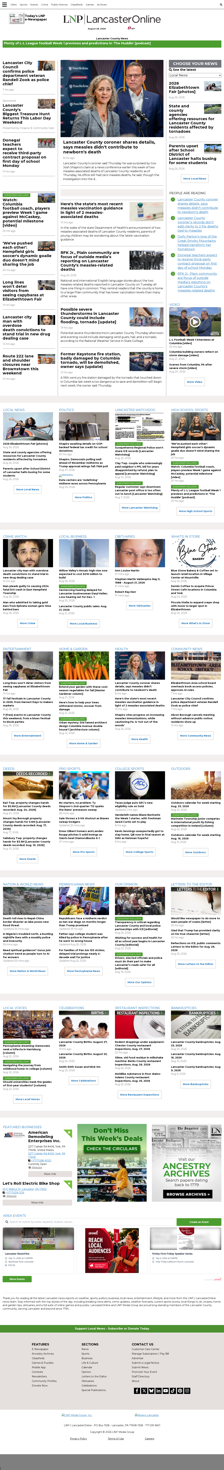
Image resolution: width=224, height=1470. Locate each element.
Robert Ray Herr (125, 591)
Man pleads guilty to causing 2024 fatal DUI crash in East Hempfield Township (26, 590)
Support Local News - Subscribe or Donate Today (112, 1328)
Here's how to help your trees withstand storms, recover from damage (80, 706)
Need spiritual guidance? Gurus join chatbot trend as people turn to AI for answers (27, 954)
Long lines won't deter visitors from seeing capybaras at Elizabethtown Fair (23, 291)
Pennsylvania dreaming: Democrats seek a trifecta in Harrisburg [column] (26, 1049)
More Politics (83, 497)
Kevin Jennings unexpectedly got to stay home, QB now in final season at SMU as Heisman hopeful (139, 835)
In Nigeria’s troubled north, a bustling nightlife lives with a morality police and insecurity (28, 937)
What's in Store (185, 537)
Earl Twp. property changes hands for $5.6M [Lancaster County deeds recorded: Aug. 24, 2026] (27, 806)
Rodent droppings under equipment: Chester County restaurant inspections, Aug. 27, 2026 (139, 1045)
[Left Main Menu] (4, 4)
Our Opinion (126, 884)
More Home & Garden (83, 743)
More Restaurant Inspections (139, 1094)
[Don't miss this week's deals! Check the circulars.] (112, 1163)
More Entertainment (27, 735)
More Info (50, 1174)
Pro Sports (69, 769)
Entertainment (17, 649)
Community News (186, 649)
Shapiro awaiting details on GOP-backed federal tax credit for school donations (83, 447)
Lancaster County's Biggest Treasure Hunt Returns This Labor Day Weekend (27, 114)
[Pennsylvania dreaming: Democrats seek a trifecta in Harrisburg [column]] (28, 1024)
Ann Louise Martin (127, 570)
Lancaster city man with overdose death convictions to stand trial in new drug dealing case (26, 328)
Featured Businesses (22, 1127)
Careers (149, 1438)
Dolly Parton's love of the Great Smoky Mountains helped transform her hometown (197, 243)
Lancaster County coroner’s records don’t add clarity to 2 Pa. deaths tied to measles (198, 224)
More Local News (194, 178)
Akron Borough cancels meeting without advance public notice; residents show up (193, 718)
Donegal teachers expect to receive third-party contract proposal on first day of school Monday (24, 153)
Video (174, 305)
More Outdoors (195, 852)
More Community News (195, 735)
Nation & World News (23, 884)
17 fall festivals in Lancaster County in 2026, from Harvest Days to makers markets (28, 702)
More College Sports (139, 852)
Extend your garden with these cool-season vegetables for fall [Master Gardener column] (83, 690)
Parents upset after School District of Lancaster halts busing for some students (26, 472)
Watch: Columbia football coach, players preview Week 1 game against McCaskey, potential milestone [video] (26, 213)
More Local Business (83, 623)
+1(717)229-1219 (14, 1192)
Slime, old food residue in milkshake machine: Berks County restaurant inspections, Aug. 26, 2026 (139, 1061)
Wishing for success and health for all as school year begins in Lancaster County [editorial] (140, 941)
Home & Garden (73, 649)
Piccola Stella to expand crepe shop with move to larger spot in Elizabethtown (195, 606)
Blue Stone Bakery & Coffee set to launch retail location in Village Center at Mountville (194, 574)
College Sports (129, 769)
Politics (66, 410)
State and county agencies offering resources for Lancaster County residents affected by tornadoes (191, 119)
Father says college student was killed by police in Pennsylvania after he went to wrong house (83, 937)
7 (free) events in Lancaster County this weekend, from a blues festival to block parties (27, 718)
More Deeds (27, 859)
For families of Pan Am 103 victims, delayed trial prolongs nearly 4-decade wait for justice (82, 954)
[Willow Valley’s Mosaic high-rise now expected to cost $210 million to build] (84, 553)
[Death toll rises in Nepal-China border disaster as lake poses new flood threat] (28, 901)
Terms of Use (116, 1438)
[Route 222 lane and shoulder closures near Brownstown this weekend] (46, 359)
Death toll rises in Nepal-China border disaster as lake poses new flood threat (26, 922)
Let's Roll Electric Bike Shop (31, 1183)
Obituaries (125, 537)
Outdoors (180, 769)
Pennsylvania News (77, 884)
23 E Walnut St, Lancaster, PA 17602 (25, 1189)
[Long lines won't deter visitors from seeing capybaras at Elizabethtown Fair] (46, 285)
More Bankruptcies (195, 1084)
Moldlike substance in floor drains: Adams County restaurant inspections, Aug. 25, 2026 (138, 1077)
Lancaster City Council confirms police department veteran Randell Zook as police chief (26, 73)
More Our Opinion (140, 982)
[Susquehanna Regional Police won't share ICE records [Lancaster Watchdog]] (140, 426)
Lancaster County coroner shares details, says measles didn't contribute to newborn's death (109, 147)
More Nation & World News (28, 971)
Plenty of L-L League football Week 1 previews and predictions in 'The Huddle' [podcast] (77, 43)
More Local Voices (28, 1099)
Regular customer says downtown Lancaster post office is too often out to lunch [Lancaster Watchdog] (138, 490)
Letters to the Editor (191, 884)
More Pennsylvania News (83, 971)
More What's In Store (195, 623)
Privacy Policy (78, 1438)
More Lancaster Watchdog (140, 507)
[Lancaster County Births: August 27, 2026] (84, 1024)
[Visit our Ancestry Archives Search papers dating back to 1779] (186, 1163)
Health (121, 649)
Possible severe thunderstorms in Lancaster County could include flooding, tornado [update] (90, 316)
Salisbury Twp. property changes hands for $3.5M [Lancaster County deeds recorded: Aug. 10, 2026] (26, 842)
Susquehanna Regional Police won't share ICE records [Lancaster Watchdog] (139, 451)
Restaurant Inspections (137, 1008)
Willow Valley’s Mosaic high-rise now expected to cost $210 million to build (83, 574)
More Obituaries (139, 605)
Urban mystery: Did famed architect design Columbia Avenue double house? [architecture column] (83, 726)
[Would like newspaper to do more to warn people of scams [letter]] (196, 901)
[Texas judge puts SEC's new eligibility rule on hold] (140, 785)
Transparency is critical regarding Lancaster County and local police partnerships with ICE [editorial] (138, 926)
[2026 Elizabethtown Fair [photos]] (212, 86)
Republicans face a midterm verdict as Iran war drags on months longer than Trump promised (83, 922)
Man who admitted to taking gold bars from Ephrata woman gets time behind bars (27, 606)
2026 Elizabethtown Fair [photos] (184, 87)
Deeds (9, 769)
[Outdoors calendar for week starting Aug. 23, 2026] (196, 785)
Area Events (14, 1216)
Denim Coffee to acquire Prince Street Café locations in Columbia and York (193, 590)
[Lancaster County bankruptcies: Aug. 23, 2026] (196, 1024)
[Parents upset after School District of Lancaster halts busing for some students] (212, 149)
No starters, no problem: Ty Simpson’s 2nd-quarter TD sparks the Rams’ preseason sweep (81, 806)
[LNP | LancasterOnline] (112, 19)
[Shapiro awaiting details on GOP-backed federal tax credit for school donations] (84, 426)
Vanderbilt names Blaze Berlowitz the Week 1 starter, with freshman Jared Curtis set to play (138, 818)
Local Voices (15, 1008)
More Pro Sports (83, 852)
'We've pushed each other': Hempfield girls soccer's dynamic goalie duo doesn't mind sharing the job (27, 254)
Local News (14, 410)
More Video (194, 382)
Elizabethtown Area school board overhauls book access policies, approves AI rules (193, 686)
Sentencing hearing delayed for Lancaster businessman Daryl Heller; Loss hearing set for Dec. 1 (83, 593)
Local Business (73, 537)
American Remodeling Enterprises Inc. (44, 1136)
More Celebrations (83, 1080)
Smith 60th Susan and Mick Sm (79, 1066)
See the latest (184, 70)
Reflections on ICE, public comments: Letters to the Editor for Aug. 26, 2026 (196, 947)
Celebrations (71, 1008)
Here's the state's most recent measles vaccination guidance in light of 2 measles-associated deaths (92, 210)
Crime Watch (15, 537)
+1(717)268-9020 (41, 1160)
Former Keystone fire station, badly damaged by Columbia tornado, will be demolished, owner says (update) (91, 360)
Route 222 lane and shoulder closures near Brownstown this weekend (20, 364)
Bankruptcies (184, 1008)
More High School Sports (195, 511)
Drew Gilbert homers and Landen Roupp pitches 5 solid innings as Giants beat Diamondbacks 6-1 (81, 835)
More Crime (27, 623)
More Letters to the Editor (195, 964)
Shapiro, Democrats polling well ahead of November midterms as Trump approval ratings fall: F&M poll (83, 463)
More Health (139, 739)
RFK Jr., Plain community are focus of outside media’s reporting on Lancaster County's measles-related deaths (90, 261)
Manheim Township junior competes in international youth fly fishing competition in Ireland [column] (195, 822)
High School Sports (189, 410)
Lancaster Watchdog (135, 410)
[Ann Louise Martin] (140, 553)
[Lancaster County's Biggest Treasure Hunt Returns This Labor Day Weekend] (46, 104)
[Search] (221, 4)
